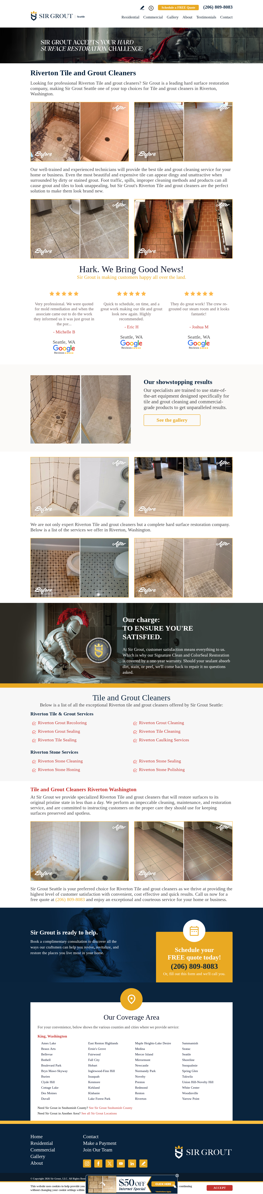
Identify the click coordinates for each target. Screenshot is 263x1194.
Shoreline (188, 1060)
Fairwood (94, 1054)
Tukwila (187, 1076)
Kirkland (94, 1087)
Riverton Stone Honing (59, 769)
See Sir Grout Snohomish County (110, 1108)
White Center (190, 1087)
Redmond (141, 1087)
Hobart (92, 1065)
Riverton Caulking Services (164, 739)
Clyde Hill (48, 1082)
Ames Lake (48, 1043)
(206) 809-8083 (218, 7)
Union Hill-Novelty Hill (197, 1082)
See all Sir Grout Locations (99, 1113)
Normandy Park (145, 1071)
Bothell (46, 1060)
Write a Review (142, 8)
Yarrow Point (190, 1098)
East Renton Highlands (103, 1043)
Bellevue (47, 1054)
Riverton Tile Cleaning (160, 731)
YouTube (121, 1163)
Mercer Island (144, 1054)
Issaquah (93, 1076)
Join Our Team (97, 1150)
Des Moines (49, 1093)
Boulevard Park (51, 1065)
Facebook (98, 1163)
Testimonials (206, 17)
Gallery (173, 17)
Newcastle (141, 1065)
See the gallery (172, 420)
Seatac (186, 1049)
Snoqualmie (190, 1065)
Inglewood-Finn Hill (101, 1071)
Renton (139, 1093)
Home (36, 1136)
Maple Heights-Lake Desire (153, 1043)
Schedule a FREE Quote (178, 7)
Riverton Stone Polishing (162, 769)
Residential (130, 17)
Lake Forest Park (99, 1098)
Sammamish (190, 1043)
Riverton (140, 1098)
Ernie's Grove (97, 1049)
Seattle (186, 1054)
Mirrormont (142, 1060)
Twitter (110, 1163)
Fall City (94, 1060)
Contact (226, 17)
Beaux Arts (48, 1049)
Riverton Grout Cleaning (161, 722)
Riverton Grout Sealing (59, 731)
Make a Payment (99, 1143)
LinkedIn (132, 1163)
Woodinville (190, 1093)
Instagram (87, 1163)
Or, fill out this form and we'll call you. (194, 974)
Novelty (140, 1076)
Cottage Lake (50, 1087)
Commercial (153, 17)
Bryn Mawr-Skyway (54, 1071)
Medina (140, 1049)
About (187, 17)
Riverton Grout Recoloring (62, 722)
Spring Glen (190, 1071)
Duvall (45, 1098)
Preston (140, 1082)
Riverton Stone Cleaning (60, 761)
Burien (45, 1076)
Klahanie (94, 1093)
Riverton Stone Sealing (160, 761)
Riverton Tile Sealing (57, 739)
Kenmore (94, 1082)
